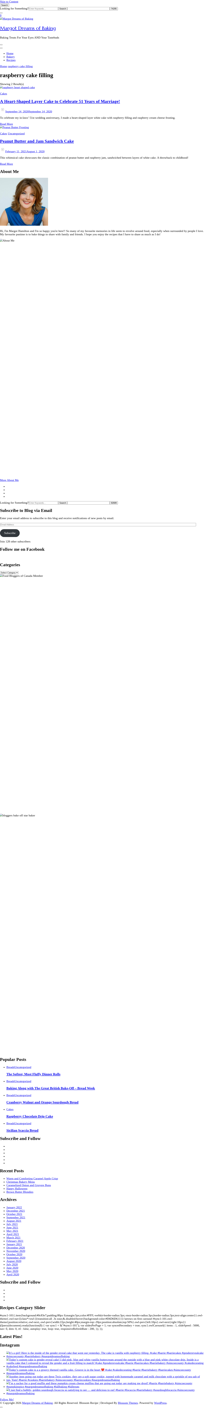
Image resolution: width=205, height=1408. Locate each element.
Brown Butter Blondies (19, 1191)
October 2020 (14, 1254)
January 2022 (14, 1207)
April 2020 (12, 1274)
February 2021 (14, 1241)
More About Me (9, 480)
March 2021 (13, 1237)
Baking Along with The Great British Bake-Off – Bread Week (50, 1088)
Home (9, 53)
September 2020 (15, 1257)
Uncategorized (16, 133)
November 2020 (15, 1251)
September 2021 (15, 1217)
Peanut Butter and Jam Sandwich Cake (37, 141)
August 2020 (13, 1261)
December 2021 (15, 1210)
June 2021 (12, 1227)
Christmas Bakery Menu (20, 1181)
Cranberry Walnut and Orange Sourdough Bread (42, 1102)
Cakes (3, 93)
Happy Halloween (16, 1188)
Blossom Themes (128, 1402)
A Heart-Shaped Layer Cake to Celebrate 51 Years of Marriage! (60, 101)
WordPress (160, 1402)
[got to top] (1, 1407)
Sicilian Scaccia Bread (22, 1130)
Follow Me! (7, 1399)
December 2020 (15, 1247)
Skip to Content (9, 1)
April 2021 (12, 1234)
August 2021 (13, 1220)
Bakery (10, 56)
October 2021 (14, 1214)
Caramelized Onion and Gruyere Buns (28, 1185)
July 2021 (12, 1224)
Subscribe (10, 533)
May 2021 (12, 1230)
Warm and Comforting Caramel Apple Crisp (32, 1178)
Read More (6, 124)
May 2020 (12, 1271)
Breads (10, 1067)
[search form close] (1, 12)
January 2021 (14, 1244)
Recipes (11, 60)
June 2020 (12, 1267)
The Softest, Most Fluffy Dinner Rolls (33, 1074)
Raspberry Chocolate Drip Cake (29, 1116)
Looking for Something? (14, 8)
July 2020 (12, 1264)
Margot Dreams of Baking (28, 28)
